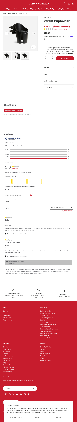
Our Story (6, 347)
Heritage (5, 354)
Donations (43, 320)
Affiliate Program (8, 367)
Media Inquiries (8, 356)
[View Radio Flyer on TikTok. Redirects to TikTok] (28, 395)
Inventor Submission (46, 338)
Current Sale (7, 316)
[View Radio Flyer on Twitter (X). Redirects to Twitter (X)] (13, 395)
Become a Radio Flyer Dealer (49, 329)
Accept (37, 417)
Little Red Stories (8, 369)
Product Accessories (12, 13)
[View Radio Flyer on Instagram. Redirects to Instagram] (6, 395)
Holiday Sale (61, 9)
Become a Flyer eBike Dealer (49, 333)
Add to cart (65, 58)
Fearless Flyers (7, 365)
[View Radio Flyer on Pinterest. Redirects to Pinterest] (21, 395)
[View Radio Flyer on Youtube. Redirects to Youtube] (17, 395)
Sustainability (7, 358)
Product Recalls (45, 327)
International (7, 318)
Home (4, 13)
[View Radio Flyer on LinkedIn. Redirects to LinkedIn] (25, 395)
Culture (42, 349)
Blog (4, 363)
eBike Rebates (44, 336)
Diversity (42, 356)
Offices (42, 358)
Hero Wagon (7, 349)
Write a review (63, 29)
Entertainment (7, 372)
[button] (73, 3)
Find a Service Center (46, 322)
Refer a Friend (7, 320)
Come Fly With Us (45, 347)
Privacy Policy (50, 412)
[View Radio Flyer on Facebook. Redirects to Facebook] (10, 395)
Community (6, 360)
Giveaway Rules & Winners (48, 324)
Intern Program (45, 354)
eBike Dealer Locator (46, 331)
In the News (6, 351)
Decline (58, 417)
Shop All (5, 311)
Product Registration (46, 318)
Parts (4, 313)
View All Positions (45, 360)
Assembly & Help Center (47, 313)
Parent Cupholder (23, 13)
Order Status (44, 316)
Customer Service (45, 311)
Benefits (42, 351)
